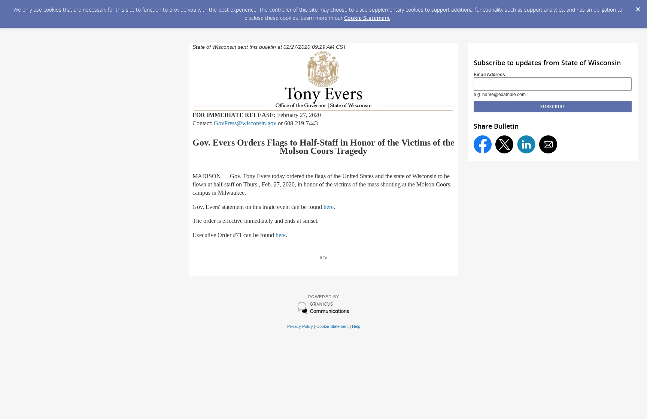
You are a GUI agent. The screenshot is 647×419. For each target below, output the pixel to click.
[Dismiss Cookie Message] (637, 7)
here (329, 207)
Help (356, 326)
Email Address (489, 74)
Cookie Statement (367, 17)
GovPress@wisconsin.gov (245, 123)
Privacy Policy (300, 326)
